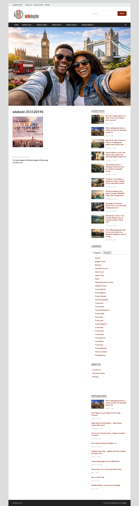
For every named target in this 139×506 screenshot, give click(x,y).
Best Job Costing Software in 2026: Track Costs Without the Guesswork (116, 118)
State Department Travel (104, 282)
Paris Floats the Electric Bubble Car (103, 443)
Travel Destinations (102, 310)
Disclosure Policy (38, 5)
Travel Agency (100, 293)
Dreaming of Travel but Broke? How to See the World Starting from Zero (116, 206)
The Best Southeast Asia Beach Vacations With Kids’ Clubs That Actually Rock (115, 193)
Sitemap (47, 5)
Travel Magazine (101, 324)
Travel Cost (26, 25)
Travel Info (56, 25)
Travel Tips (99, 345)
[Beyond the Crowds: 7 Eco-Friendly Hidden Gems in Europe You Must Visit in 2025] (97, 216)
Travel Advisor (100, 289)
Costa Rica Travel (101, 268)
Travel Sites (99, 341)
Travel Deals (99, 306)
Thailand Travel (100, 286)
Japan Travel (99, 275)
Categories (97, 253)
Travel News (99, 331)
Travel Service (87, 25)
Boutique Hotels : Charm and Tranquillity (105, 485)
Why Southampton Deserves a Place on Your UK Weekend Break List (116, 130)
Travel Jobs (99, 320)
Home (16, 25)
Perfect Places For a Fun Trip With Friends (106, 469)
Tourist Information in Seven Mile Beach (105, 461)
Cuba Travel (99, 272)
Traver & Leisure (101, 352)
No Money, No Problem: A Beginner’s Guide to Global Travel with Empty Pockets (115, 181)
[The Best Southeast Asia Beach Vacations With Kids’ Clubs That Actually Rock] (97, 191)
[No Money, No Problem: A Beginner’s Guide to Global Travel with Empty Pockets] (97, 179)
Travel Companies (101, 300)
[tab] (97, 253)
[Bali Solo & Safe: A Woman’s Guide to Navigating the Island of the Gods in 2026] (97, 140)
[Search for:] (108, 13)
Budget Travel (100, 261)
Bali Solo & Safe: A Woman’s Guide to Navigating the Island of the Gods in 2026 (116, 142)
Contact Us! (28, 5)
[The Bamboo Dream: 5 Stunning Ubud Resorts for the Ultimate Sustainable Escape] (97, 165)
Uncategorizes (100, 355)
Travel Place (71, 25)
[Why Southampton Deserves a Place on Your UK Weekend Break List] (97, 128)
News (97, 279)
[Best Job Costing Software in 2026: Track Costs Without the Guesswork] (97, 116)
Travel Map (99, 327)
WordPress (114, 503)
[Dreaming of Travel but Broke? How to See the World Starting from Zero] (97, 204)
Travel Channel (100, 296)
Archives (107, 253)
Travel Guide (42, 25)
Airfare (97, 258)
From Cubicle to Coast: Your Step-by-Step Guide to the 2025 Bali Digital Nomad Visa (116, 155)
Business (98, 265)
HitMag (123, 503)
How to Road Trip (97, 477)
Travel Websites (101, 348)
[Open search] (125, 25)
